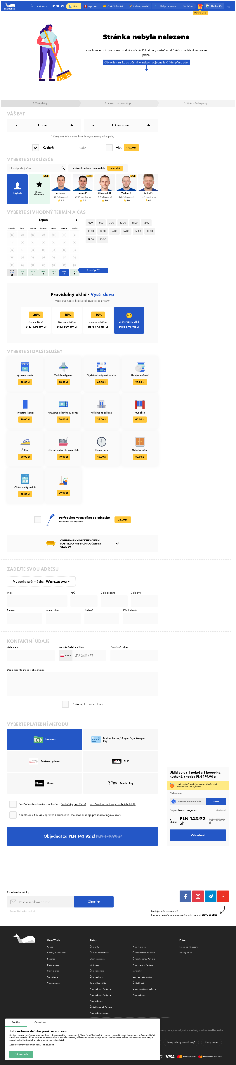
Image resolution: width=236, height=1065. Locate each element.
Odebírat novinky (18, 892)
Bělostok (177, 1030)
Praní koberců (96, 1001)
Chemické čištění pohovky (145, 988)
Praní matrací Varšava (143, 964)
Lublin (169, 1030)
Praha (220, 1030)
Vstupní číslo (52, 610)
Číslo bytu (136, 592)
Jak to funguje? (221, 810)
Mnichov (203, 1030)
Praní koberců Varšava (100, 988)
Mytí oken (94, 964)
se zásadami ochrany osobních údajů (113, 804)
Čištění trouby (139, 982)
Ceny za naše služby (142, 976)
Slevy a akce (53, 970)
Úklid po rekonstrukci (99, 952)
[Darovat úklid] (200, 6)
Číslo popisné (108, 592)
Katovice (161, 1030)
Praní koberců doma (99, 1013)
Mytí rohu (137, 970)
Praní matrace (139, 946)
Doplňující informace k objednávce (25, 669)
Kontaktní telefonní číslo (71, 647)
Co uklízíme (52, 976)
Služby (93, 940)
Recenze (51, 958)
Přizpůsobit (48, 1044)
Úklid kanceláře (97, 970)
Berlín (185, 1030)
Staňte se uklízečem (188, 946)
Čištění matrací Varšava (144, 952)
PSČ (72, 592)
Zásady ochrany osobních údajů (25, 1044)
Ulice (10, 592)
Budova (11, 610)
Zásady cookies (211, 1042)
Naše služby (53, 964)
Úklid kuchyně (96, 976)
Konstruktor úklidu (98, 982)
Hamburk (193, 1030)
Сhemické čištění (97, 958)
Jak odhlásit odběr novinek (22, 911)
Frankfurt (212, 1030)
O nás (50, 946)
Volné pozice (53, 982)
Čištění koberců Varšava (101, 1006)
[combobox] (65, 655)
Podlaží (88, 610)
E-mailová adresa (119, 647)
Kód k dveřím (130, 610)
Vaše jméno (13, 647)
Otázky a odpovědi (56, 952)
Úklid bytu (94, 946)
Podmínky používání (73, 804)
